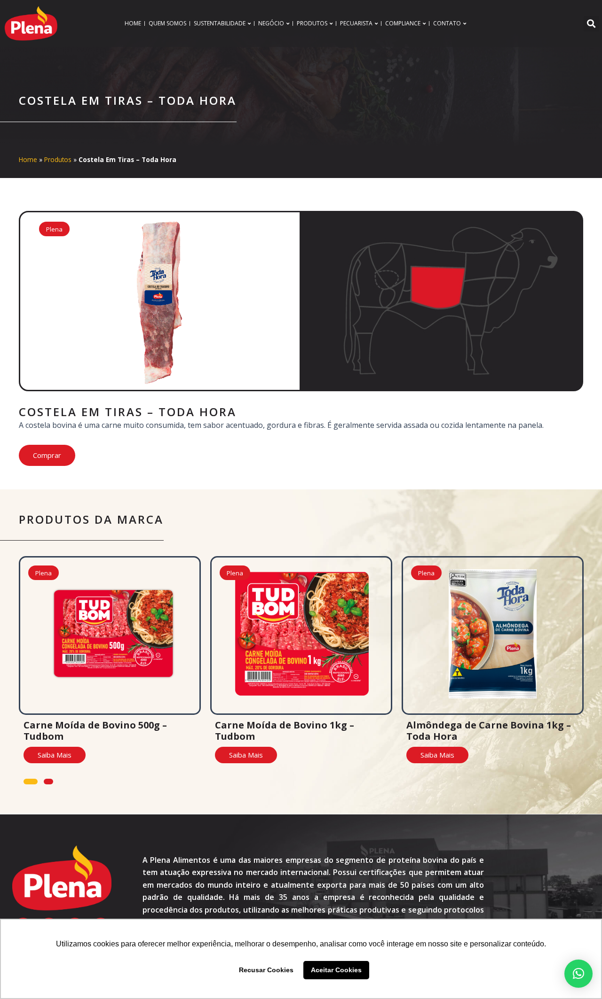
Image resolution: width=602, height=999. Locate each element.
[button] (591, 23)
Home (133, 23)
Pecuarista (356, 23)
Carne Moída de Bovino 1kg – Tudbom (284, 731)
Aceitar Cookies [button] (336, 970)
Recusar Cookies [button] (266, 970)
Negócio (271, 23)
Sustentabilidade (220, 23)
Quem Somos (167, 23)
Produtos (312, 23)
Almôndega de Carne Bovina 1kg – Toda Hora (488, 731)
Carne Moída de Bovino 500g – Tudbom (95, 731)
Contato (447, 23)
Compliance (402, 23)
